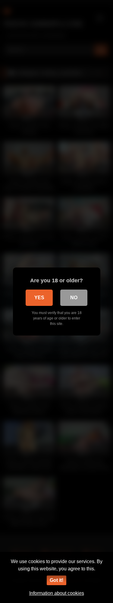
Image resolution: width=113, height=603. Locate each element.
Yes (39, 297)
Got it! (56, 580)
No (73, 297)
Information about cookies (56, 593)
